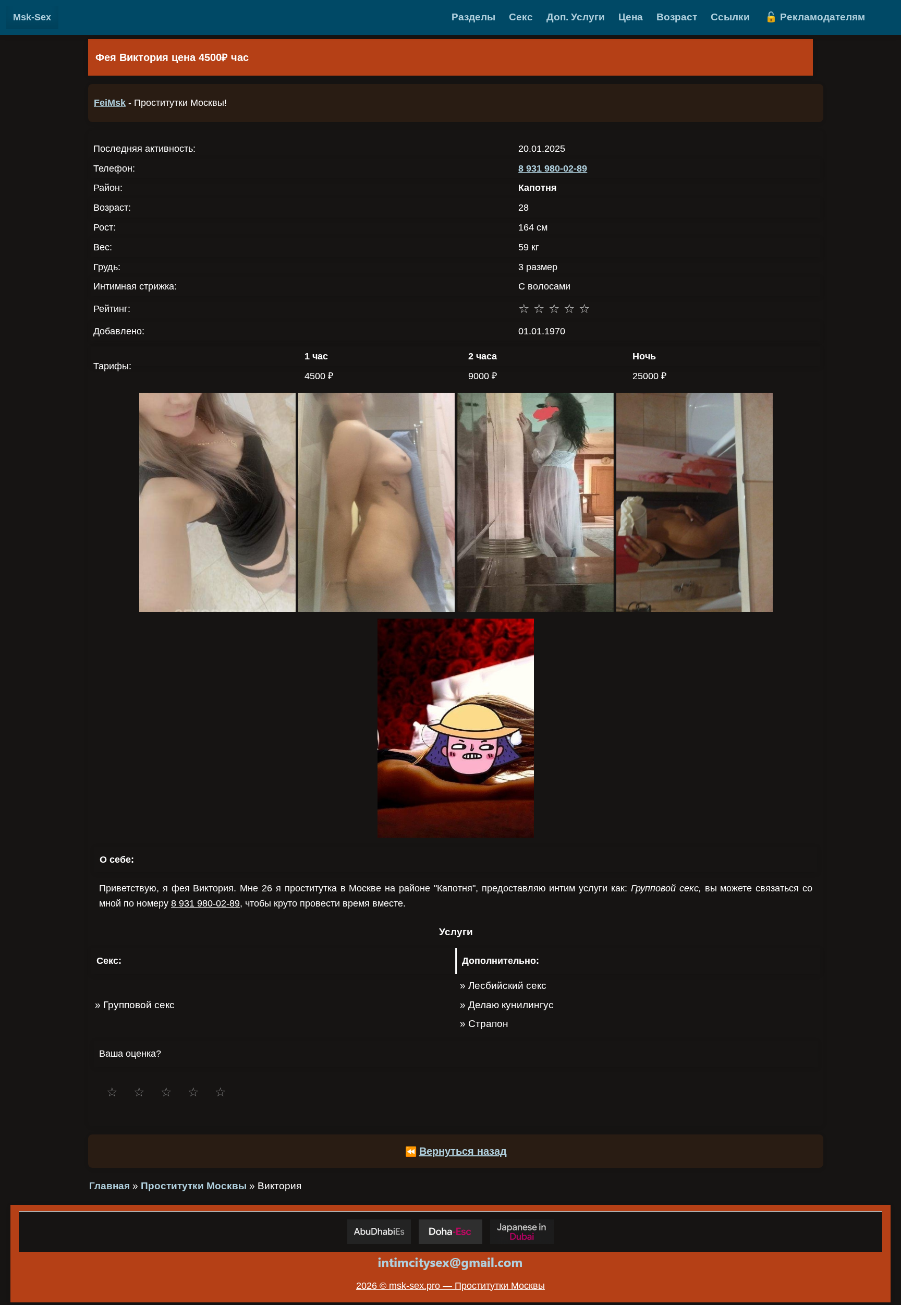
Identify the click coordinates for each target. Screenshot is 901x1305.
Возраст (676, 16)
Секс (521, 16)
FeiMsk (110, 103)
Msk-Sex (32, 17)
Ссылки (730, 16)
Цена (630, 16)
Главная (109, 1185)
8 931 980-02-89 (552, 168)
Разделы (473, 16)
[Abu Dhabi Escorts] (379, 1231)
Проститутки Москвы (194, 1185)
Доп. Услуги (575, 16)
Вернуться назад (463, 1151)
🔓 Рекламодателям (815, 16)
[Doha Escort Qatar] (450, 1231)
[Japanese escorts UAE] (522, 1231)
